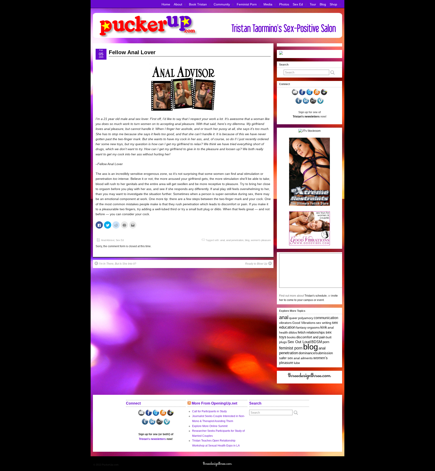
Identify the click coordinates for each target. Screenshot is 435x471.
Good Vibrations (303, 323)
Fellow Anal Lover (132, 52)
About (178, 4)
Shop (333, 4)
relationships (315, 332)
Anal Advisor (107, 240)
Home (166, 4)
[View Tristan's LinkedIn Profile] (305, 103)
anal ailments (303, 358)
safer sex (286, 358)
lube (297, 363)
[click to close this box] (339, 64)
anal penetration (235, 240)
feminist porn (290, 348)
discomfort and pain (310, 337)
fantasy (301, 327)
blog (247, 240)
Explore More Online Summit (209, 426)
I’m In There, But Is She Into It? (117, 263)
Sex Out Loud (299, 342)
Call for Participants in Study (209, 411)
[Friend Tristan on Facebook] (302, 94)
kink (323, 327)
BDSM (316, 342)
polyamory (305, 318)
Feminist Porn (247, 4)
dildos (293, 332)
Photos (284, 4)
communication (326, 318)
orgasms (313, 327)
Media (267, 4)
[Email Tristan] (295, 94)
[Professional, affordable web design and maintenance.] (309, 379)
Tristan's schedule (315, 295)
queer (293, 318)
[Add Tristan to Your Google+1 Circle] (324, 94)
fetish (302, 332)
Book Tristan (198, 4)
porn (326, 342)
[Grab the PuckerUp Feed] (316, 94)
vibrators (285, 323)
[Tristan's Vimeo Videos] (320, 103)
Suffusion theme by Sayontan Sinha (322, 464)
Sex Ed (298, 4)
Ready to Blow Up (256, 263)
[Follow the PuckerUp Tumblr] (298, 103)
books (291, 337)
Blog (323, 4)
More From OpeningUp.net (214, 403)
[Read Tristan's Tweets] (309, 94)
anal (222, 240)
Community (222, 4)
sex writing (323, 323)
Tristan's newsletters (306, 116)
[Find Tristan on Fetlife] (313, 103)
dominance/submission (316, 353)
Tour (313, 4)
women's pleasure (261, 240)
